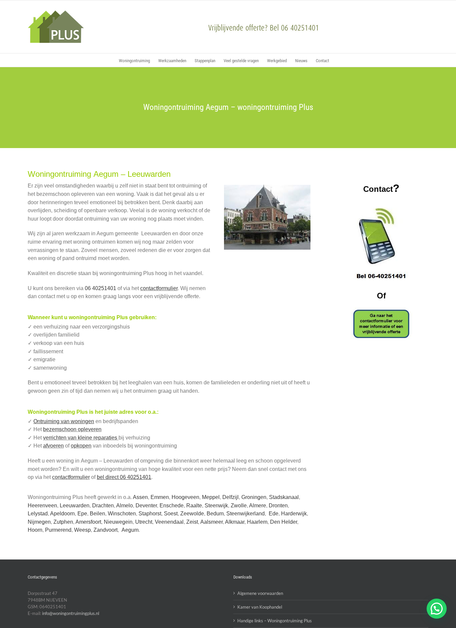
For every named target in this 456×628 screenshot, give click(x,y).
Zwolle (239, 505)
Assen (140, 497)
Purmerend (58, 530)
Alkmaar (234, 522)
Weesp (82, 530)
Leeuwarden (74, 505)
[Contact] (381, 323)
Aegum (130, 530)
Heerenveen (42, 505)
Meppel (211, 497)
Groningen (253, 497)
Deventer (146, 505)
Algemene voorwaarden (260, 593)
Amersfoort (88, 522)
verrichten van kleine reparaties (81, 438)
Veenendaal (169, 522)
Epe (82, 513)
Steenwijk (216, 505)
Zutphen (63, 522)
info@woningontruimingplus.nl (70, 613)
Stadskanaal (284, 497)
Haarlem (257, 522)
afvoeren (53, 446)
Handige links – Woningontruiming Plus (274, 620)
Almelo (124, 505)
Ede (273, 513)
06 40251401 (100, 288)
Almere (257, 505)
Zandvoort (105, 530)
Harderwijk (294, 513)
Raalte (194, 505)
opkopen (81, 446)
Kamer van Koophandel (259, 607)
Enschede (172, 505)
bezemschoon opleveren (72, 429)
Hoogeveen (185, 497)
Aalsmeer (211, 522)
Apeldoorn (62, 513)
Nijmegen (39, 522)
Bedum (215, 513)
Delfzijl (230, 497)
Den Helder (283, 522)
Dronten (278, 505)
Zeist (192, 522)
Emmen (160, 497)
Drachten (103, 505)
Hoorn (35, 530)
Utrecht (143, 522)
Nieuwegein (118, 522)
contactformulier (159, 288)
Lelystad (38, 513)
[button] (437, 609)
